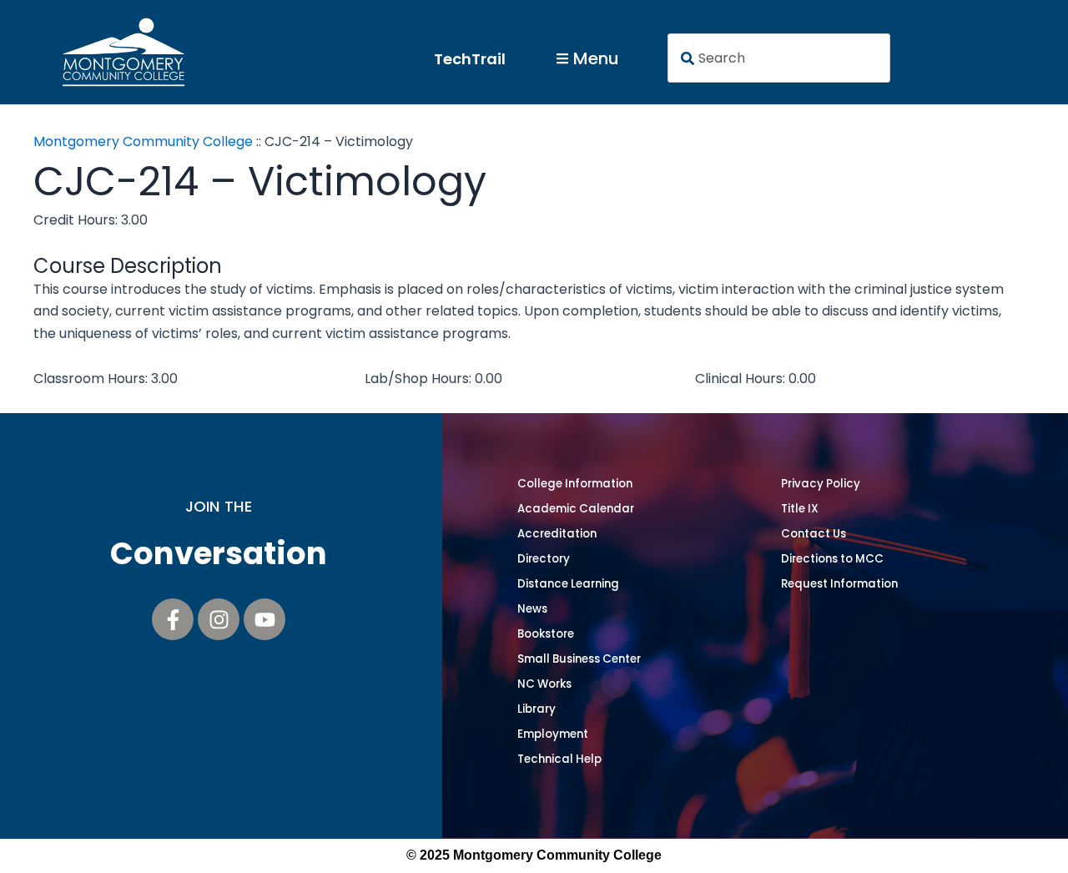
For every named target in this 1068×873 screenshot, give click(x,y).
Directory (543, 559)
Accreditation (557, 534)
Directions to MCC (832, 559)
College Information (574, 484)
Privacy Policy (820, 484)
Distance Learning (568, 584)
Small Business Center (579, 659)
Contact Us (813, 534)
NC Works (544, 684)
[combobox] (779, 58)
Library (536, 709)
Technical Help (559, 759)
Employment (552, 734)
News (532, 609)
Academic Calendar (575, 509)
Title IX (800, 509)
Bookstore (545, 634)
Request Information (839, 584)
